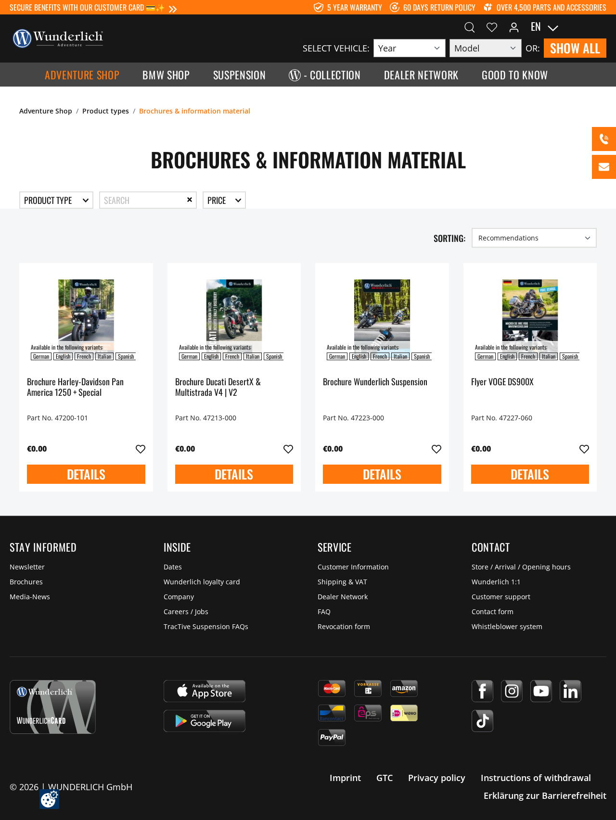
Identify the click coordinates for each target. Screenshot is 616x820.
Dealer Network (343, 596)
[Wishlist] (492, 26)
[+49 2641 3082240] (604, 139)
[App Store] (204, 691)
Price (217, 200)
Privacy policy (436, 777)
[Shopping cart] (600, 26)
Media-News (30, 596)
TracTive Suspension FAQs (206, 626)
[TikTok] (482, 721)
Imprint (345, 777)
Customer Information (353, 566)
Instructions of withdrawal (536, 777)
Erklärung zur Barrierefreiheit (545, 795)
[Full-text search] (470, 26)
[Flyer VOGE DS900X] (530, 319)
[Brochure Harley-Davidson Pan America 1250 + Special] (86, 319)
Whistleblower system (507, 626)
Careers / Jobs (186, 611)
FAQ (324, 611)
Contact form (492, 611)
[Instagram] (512, 691)
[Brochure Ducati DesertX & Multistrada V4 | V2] (234, 319)
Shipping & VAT (342, 581)
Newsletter (27, 566)
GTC (384, 777)
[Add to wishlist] (140, 449)
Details (86, 474)
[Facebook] (482, 691)
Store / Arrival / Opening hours (521, 566)
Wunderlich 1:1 (496, 581)
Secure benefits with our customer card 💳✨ (87, 7)
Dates (173, 566)
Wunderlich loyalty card (202, 581)
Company (179, 596)
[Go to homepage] (58, 37)
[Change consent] (49, 799)
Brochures (26, 581)
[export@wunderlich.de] (604, 167)
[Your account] (514, 26)
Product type (49, 200)
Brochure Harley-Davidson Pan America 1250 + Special (75, 387)
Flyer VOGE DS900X (502, 382)
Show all (575, 47)
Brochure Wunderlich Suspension (375, 382)
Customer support (501, 596)
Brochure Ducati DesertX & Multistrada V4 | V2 (218, 387)
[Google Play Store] (204, 721)
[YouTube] (541, 691)
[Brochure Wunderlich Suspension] (382, 319)
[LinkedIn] (570, 691)
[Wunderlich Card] (53, 707)
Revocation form (344, 626)
